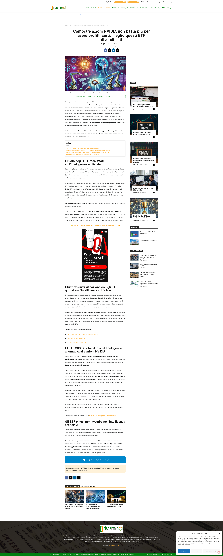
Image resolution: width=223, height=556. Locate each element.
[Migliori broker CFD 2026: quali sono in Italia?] (144, 208)
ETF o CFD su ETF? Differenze (77, 342)
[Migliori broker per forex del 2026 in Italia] (144, 180)
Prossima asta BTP (133, 2)
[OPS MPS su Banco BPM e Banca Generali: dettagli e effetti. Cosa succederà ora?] (134, 275)
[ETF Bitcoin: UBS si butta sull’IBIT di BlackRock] (116, 496)
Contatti (165, 2)
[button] (219, 533)
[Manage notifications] (219, 552)
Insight (159, 2)
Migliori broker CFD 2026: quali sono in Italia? (142, 217)
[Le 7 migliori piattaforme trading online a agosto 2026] (144, 96)
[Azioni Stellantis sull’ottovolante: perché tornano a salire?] (134, 266)
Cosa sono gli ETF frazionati (76, 338)
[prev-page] (66, 512)
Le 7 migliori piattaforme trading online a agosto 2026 (143, 105)
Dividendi (115, 8)
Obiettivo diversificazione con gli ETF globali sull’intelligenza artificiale (88, 150)
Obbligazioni (144, 2)
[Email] (117, 50)
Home (87, 8)
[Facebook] (105, 50)
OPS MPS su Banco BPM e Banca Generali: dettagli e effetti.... (147, 274)
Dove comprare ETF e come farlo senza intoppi (82, 334)
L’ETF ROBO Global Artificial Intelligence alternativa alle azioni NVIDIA (88, 152)
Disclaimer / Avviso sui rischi (153, 554)
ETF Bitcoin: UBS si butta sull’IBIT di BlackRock (115, 505)
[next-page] (69, 512)
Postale (153, 2)
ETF (92, 8)
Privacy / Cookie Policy (167, 554)
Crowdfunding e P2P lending (161, 8)
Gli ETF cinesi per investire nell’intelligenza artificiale (83, 154)
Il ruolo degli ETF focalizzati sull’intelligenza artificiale (83, 148)
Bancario (133, 8)
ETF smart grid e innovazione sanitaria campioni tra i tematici (93, 506)
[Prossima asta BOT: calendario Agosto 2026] (134, 234)
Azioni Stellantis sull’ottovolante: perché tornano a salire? (148, 265)
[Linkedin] (113, 50)
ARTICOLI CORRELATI (72, 486)
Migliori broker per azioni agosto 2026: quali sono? (142, 133)
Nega (196, 551)
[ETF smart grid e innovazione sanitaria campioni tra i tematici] (95, 496)
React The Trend (104, 8)
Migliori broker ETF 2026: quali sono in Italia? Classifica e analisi (143, 160)
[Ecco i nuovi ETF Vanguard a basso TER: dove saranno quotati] (74, 496)
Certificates (144, 8)
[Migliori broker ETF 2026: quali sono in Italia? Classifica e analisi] (144, 152)
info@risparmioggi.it (114, 545)
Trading (123, 8)
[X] (109, 50)
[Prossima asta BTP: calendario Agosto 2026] (134, 242)
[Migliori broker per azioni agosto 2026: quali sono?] (144, 124)
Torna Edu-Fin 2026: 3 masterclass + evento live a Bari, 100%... (149, 283)
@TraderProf (107, 44)
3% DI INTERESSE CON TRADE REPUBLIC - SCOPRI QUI (94, 97)
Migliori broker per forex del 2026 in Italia (143, 189)
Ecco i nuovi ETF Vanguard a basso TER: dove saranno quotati (74, 506)
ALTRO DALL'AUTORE (88, 486)
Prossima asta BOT (120, 2)
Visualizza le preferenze (211, 551)
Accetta (184, 551)
